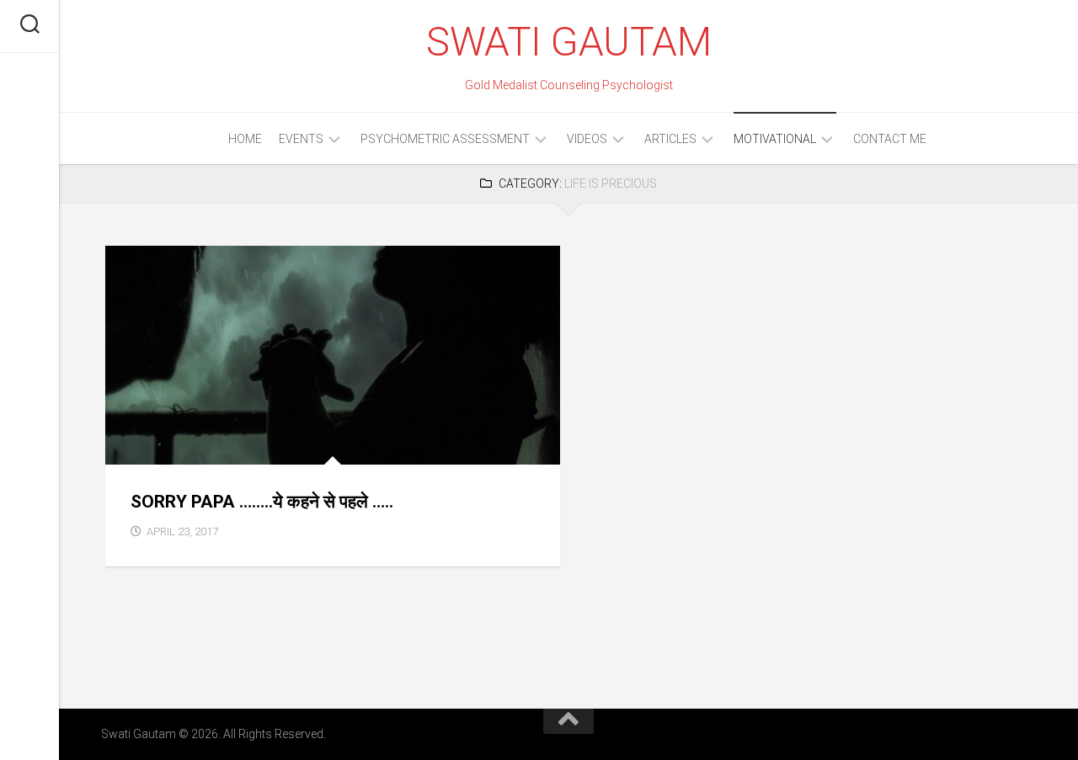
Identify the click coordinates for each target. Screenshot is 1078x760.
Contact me (889, 139)
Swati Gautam (568, 42)
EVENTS (301, 139)
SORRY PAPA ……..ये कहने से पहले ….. (262, 502)
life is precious (163, 445)
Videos (587, 139)
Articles (670, 139)
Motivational (775, 139)
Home (245, 139)
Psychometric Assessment (445, 139)
